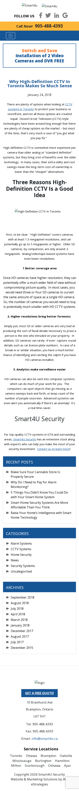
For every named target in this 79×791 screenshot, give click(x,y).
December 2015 (22, 648)
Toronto (16, 755)
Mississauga (21, 760)
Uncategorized (21, 571)
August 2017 (20, 636)
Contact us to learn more (53, 449)
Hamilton (62, 760)
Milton (16, 765)
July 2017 (17, 642)
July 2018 (17, 608)
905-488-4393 (49, 26)
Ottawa (31, 755)
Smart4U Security (24, 439)
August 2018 (20, 603)
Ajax (67, 765)
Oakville (66, 755)
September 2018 (22, 597)
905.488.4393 (42, 724)
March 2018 (19, 620)
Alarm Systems (21, 543)
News (15, 560)
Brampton (48, 755)
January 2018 (20, 625)
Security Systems (23, 566)
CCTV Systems (21, 549)
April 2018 (18, 614)
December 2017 (22, 631)
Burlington (43, 760)
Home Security (21, 555)
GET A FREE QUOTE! (39, 693)
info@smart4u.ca (45, 738)
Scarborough (34, 765)
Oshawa (54, 765)
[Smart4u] (29, 5)
